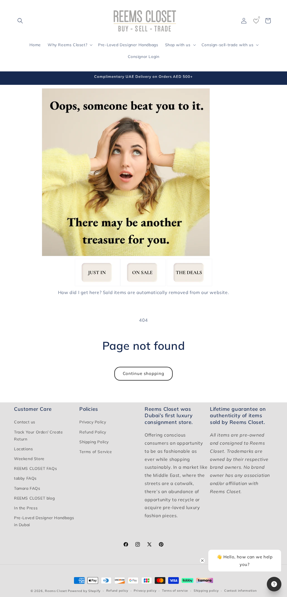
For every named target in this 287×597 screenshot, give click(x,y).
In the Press (26, 507)
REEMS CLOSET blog (34, 498)
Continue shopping (143, 373)
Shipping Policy (94, 441)
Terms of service (175, 591)
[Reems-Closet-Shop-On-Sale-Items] (143, 284)
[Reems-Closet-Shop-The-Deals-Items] (189, 284)
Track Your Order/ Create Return (38, 436)
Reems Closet (56, 591)
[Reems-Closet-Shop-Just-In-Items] (97, 284)
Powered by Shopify (84, 591)
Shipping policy (206, 591)
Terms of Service (95, 451)
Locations (23, 448)
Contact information (240, 591)
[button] (20, 21)
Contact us (24, 422)
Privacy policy (145, 591)
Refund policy (117, 591)
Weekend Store (29, 458)
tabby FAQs (25, 478)
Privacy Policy (92, 422)
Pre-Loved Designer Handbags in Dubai (44, 521)
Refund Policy (92, 432)
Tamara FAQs (27, 488)
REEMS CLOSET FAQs (35, 468)
